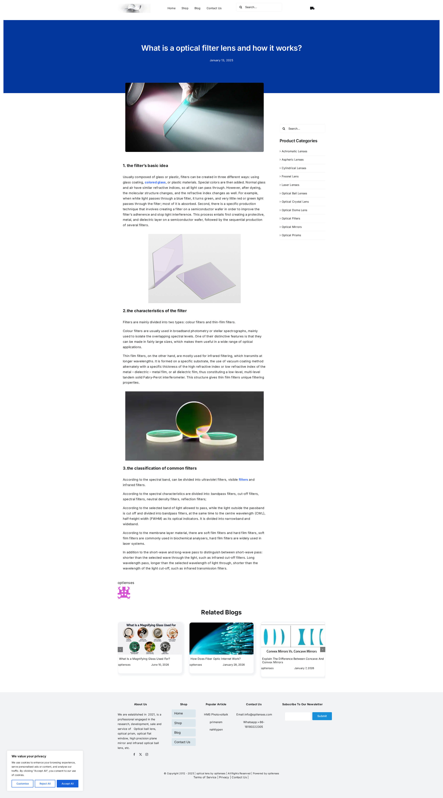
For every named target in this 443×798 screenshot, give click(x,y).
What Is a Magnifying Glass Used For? (144, 658)
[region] (45, 771)
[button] (120, 649)
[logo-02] (134, 5)
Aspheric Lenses (293, 159)
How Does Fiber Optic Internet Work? (216, 658)
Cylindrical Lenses (294, 168)
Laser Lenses (290, 185)
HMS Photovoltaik (216, 714)
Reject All (45, 783)
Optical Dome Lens (294, 210)
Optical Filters (291, 218)
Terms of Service (204, 777)
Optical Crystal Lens (295, 201)
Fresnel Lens (290, 176)
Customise (22, 783)
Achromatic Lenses (294, 151)
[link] (216, 722)
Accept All (68, 783)
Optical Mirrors (292, 227)
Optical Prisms (291, 235)
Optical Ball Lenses (294, 193)
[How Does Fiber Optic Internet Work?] (221, 624)
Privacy (224, 777)
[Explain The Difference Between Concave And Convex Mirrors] (293, 624)
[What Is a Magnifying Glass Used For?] (150, 624)
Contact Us (239, 777)
